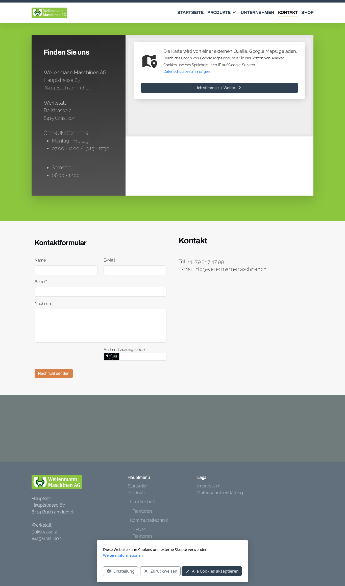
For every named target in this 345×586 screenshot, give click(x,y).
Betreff (41, 281)
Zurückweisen (164, 571)
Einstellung (124, 571)
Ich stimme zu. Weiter (216, 88)
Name (40, 260)
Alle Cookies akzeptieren (215, 571)
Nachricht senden (53, 373)
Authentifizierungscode (124, 349)
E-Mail (109, 260)
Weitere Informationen (123, 555)
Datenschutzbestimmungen (186, 71)
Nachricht (43, 303)
